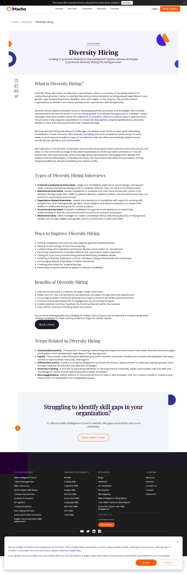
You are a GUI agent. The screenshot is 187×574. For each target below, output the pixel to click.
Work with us (106, 524)
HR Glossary (103, 490)
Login (154, 8)
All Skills (67, 477)
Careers (150, 490)
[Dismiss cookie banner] (178, 542)
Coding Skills (70, 481)
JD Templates (104, 486)
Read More (127, 3)
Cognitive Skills (71, 486)
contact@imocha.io (106, 520)
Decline (168, 562)
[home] (16, 9)
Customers (87, 9)
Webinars (102, 481)
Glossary (26, 22)
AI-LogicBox (19, 502)
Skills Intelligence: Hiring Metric (112, 498)
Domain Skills (70, 494)
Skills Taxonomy (21, 486)
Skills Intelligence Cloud (25, 477)
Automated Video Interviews (27, 515)
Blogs (100, 477)
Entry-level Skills (71, 498)
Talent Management (24, 481)
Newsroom (151, 494)
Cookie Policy (75, 550)
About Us (150, 477)
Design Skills (69, 490)
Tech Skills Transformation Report (114, 502)
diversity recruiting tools (87, 134)
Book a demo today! (93, 437)
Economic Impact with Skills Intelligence (111, 507)
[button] (59, 9)
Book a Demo (170, 8)
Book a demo (47, 324)
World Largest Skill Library (26, 490)
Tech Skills (69, 515)
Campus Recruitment (24, 494)
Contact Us (151, 486)
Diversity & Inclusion (23, 498)
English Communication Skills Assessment (28, 520)
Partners (150, 481)
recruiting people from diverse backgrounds (101, 113)
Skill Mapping (104, 494)
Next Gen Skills (71, 506)
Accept (146, 562)
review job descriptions (95, 119)
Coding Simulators (23, 506)
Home (15, 22)
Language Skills (71, 502)
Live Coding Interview (24, 511)
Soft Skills (68, 511)
